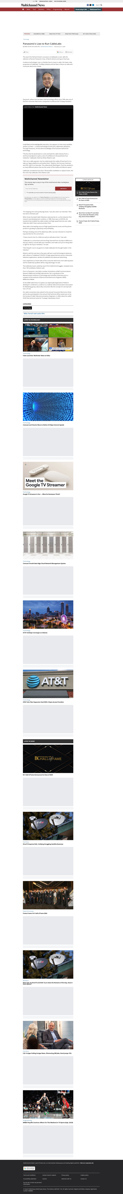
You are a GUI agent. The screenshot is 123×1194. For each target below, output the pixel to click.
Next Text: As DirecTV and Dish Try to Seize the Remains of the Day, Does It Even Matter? (89, 214)
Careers (44, 1179)
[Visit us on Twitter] (90, 5)
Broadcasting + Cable (45, 1)
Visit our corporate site (86, 1163)
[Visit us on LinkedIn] (93, 5)
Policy (48, 9)
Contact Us (84, 1179)
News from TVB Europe (71, 34)
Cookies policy (84, 1175)
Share (27, 52)
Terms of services (44, 197)
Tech (34, 9)
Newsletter (70, 52)
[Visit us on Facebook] (88, 5)
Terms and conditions (29, 1175)
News (28, 9)
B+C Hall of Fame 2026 (89, 34)
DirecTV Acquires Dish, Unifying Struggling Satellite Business (88, 206)
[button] (99, 5)
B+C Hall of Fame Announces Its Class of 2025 (88, 199)
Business (41, 9)
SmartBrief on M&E (39, 34)
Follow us (61, 52)
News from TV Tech (54, 34)
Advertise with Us (66, 1179)
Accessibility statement (29, 1179)
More (66, 9)
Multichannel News (60, 1)
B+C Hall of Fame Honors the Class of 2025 (88, 193)
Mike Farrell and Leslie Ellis (32, 46)
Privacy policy (65, 1175)
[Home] (23, 9)
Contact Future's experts (49, 1175)
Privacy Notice (28, 198)
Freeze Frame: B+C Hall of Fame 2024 (89, 222)
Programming (57, 9)
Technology (26, 39)
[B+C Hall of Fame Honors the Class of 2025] (87, 188)
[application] (48, 123)
